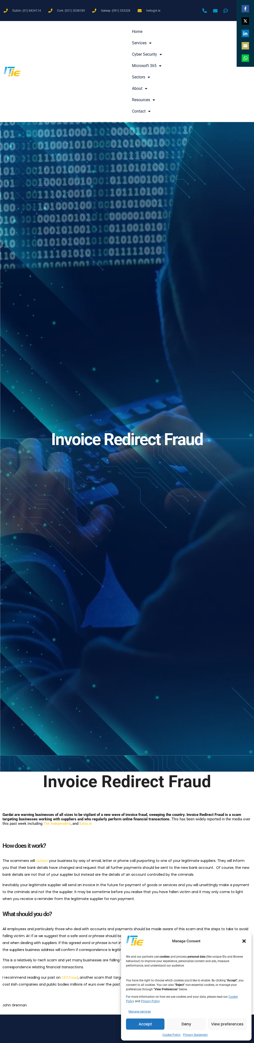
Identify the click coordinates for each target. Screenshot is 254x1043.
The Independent (57, 823)
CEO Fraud (70, 977)
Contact (139, 111)
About (137, 88)
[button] (244, 941)
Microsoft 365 (144, 65)
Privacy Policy (150, 1001)
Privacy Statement (195, 1035)
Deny (186, 1024)
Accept (145, 1024)
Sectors (138, 77)
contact (42, 861)
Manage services (139, 1011)
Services (139, 43)
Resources (141, 99)
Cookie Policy (171, 1035)
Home (137, 31)
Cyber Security (144, 54)
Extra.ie (85, 823)
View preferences (227, 1024)
